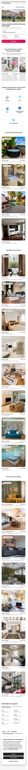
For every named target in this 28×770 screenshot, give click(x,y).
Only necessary (13, 757)
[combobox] (13, 32)
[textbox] (7, 37)
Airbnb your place (20, 7)
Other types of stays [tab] (17, 706)
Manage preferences (13, 761)
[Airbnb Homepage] (3, 7)
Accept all (13, 754)
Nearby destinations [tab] (6, 706)
